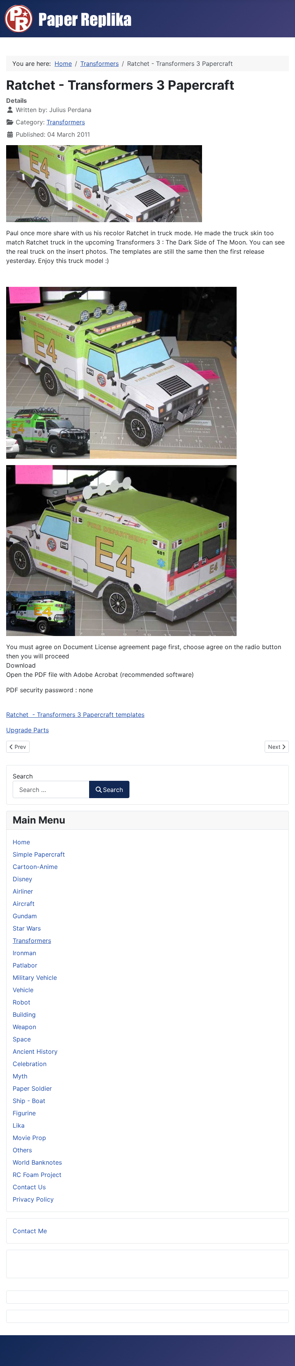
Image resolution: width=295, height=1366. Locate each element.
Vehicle (23, 990)
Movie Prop (29, 1138)
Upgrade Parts (27, 730)
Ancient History (35, 1051)
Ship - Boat (29, 1101)
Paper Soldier (32, 1088)
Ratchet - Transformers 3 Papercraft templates (75, 714)
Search (23, 776)
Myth (20, 1076)
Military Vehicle (35, 977)
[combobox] (51, 789)
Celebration (29, 1064)
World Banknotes (37, 1162)
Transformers (65, 122)
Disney (22, 879)
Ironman (24, 953)
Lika (19, 1125)
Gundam (25, 916)
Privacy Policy (33, 1199)
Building (24, 1014)
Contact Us (29, 1187)
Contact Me (30, 1231)
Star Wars (27, 928)
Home (21, 842)
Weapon (24, 1027)
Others (22, 1150)
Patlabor (25, 965)
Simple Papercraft (39, 854)
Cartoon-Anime (35, 866)
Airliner (23, 891)
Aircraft (24, 903)
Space (22, 1039)
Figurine (24, 1113)
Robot (21, 1002)
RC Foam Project (37, 1175)
